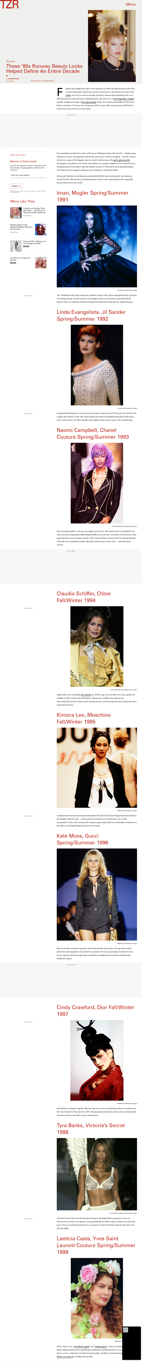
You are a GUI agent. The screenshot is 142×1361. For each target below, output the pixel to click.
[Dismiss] (138, 1328)
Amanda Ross (13, 79)
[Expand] (124, 1328)
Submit (14, 186)
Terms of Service (41, 191)
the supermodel (88, 102)
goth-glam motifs (122, 160)
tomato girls (101, 1346)
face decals (86, 694)
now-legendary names (124, 98)
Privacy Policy (15, 192)
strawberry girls (81, 1346)
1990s (67, 95)
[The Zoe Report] (9, 4)
